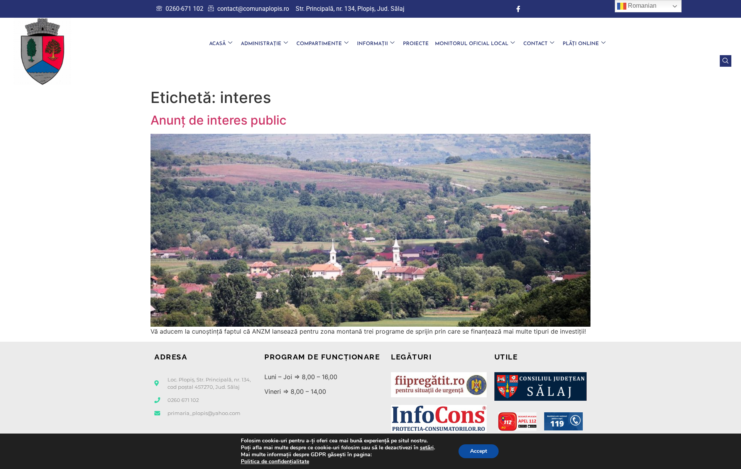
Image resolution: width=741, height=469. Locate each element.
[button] (725, 61)
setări (427, 447)
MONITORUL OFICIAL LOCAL (471, 43)
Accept (478, 451)
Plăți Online (581, 43)
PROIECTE (416, 43)
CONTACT (535, 43)
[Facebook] (518, 9)
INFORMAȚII (372, 43)
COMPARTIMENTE (319, 43)
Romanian (641, 5)
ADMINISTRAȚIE (261, 43)
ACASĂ (217, 43)
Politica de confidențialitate (275, 461)
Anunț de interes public (218, 120)
